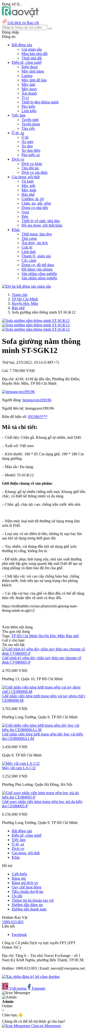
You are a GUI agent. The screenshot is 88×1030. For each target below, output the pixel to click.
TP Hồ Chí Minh (25, 299)
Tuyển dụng (31, 124)
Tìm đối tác (30, 168)
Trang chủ (19, 295)
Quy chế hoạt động (26, 887)
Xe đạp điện (31, 150)
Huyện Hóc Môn (25, 303)
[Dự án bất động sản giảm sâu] (26, 286)
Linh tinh (29, 252)
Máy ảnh (28, 84)
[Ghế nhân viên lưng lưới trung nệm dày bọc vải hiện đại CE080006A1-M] (44, 730)
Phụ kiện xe (31, 155)
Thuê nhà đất (32, 58)
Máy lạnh (29, 190)
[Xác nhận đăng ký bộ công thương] (31, 977)
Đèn (25, 216)
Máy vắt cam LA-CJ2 (19, 768)
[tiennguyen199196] (18, 392)
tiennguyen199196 (36, 400)
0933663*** (37, 417)
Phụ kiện (28, 106)
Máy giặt (28, 186)
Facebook (19, 934)
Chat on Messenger (45, 1026)
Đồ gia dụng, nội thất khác (42, 225)
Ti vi (25, 98)
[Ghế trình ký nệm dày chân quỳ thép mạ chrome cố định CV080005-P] (44, 653)
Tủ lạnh (27, 181)
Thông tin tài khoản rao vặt (33, 900)
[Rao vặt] (20, 16)
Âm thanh (29, 93)
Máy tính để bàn (34, 80)
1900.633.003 (12, 922)
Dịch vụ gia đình (34, 172)
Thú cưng (29, 238)
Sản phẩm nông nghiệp (39, 278)
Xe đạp (27, 146)
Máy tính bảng (33, 71)
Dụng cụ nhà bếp (35, 208)
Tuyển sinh (30, 120)
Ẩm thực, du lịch (35, 243)
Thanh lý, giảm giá (36, 256)
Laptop (27, 76)
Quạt (25, 212)
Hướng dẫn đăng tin (27, 905)
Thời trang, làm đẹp (37, 234)
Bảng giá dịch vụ (25, 883)
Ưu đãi (17, 896)
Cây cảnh (29, 260)
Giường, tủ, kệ (33, 199)
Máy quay (29, 89)
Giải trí (27, 247)
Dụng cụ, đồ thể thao (38, 265)
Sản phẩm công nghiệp (39, 274)
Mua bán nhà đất (34, 54)
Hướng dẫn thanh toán (29, 909)
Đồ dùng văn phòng (37, 269)
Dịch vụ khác (32, 164)
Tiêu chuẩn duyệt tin (27, 891)
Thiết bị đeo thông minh (40, 102)
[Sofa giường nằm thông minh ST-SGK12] (36, 320)
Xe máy (28, 142)
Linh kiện (29, 111)
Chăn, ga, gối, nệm (36, 203)
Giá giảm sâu (32, 49)
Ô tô (25, 137)
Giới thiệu (19, 874)
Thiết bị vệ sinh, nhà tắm (41, 221)
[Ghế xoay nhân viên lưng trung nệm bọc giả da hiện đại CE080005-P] (44, 797)
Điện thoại (30, 67)
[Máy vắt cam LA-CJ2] (21, 763)
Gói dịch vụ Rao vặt (23, 23)
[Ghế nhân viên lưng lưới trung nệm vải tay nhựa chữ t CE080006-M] (44, 692)
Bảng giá (19, 878)
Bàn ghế (28, 194)
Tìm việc (28, 128)
